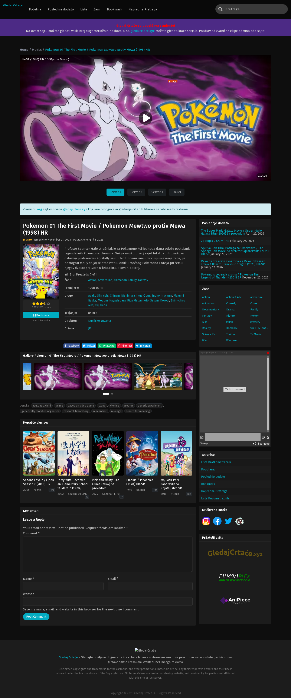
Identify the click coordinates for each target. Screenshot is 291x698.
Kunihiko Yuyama (99, 321)
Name (28, 578)
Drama (230, 309)
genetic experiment (149, 405)
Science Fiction (211, 334)
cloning (114, 405)
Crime (253, 303)
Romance (232, 328)
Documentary (210, 309)
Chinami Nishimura (122, 295)
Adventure (105, 280)
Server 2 (136, 192)
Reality (206, 328)
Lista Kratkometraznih (216, 462)
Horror (254, 315)
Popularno (208, 469)
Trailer (176, 192)
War (204, 340)
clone (102, 405)
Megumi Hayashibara (112, 300)
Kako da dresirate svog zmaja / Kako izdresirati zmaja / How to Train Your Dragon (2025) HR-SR (233, 263)
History (230, 315)
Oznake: (25, 405)
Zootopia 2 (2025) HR (215, 241)
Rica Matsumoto (138, 300)
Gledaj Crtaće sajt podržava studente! (145, 25)
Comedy (231, 303)
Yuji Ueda (101, 305)
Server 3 (157, 192)
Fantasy (143, 280)
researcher (100, 411)
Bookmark (208, 484)
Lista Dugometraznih (215, 498)
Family (132, 280)
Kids (204, 321)
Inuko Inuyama (162, 295)
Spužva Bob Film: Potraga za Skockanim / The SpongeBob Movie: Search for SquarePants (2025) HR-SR (235, 251)
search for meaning (138, 411)
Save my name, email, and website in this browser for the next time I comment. (81, 609)
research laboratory (76, 411)
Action (92, 280)
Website (28, 594)
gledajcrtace (143, 31)
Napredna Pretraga (214, 491)
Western (231, 340)
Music (229, 321)
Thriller (230, 334)
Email (113, 578)
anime (59, 405)
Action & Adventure (236, 297)
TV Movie (255, 334)
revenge (116, 411)
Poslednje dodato (213, 477)
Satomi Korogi (159, 300)
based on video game (81, 405)
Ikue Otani (143, 295)
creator (128, 405)
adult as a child (41, 405)
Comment (31, 533)
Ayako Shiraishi (98, 295)
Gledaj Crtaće (13, 5)
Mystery (255, 321)
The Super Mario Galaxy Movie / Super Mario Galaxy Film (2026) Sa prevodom (231, 232)
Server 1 (115, 192)
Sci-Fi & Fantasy (260, 328)
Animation (120, 280)
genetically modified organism (40, 411)
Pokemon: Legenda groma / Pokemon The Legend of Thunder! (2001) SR (230, 276)
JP (89, 328)
